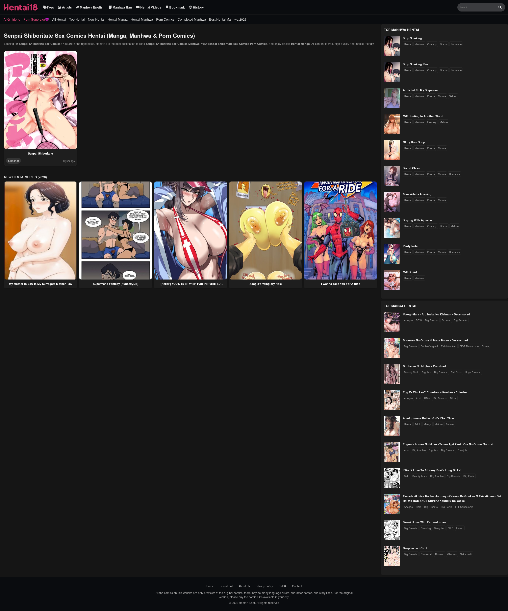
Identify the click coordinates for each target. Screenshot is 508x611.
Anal (418, 398)
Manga (427, 424)
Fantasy (432, 122)
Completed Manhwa (192, 19)
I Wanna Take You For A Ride (340, 284)
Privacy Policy (264, 586)
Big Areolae (431, 320)
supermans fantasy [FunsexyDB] (115, 284)
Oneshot (13, 161)
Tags (50, 7)
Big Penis (468, 476)
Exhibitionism (448, 346)
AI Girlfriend (12, 19)
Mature (442, 96)
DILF (450, 528)
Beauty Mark (411, 372)
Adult (417, 424)
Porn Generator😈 (36, 19)
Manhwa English (92, 7)
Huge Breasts (473, 372)
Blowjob (462, 450)
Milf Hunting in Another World (423, 116)
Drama (443, 44)
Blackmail (426, 554)
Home (210, 586)
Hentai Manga (118, 19)
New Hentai (96, 19)
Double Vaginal (429, 346)
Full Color (456, 372)
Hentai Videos (150, 7)
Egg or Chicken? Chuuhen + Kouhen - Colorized (436, 392)
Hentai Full (226, 586)
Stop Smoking (412, 38)
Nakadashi (466, 554)
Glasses (452, 554)
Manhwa (419, 44)
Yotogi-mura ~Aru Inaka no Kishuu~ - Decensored (436, 314)
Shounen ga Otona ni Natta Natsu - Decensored (435, 340)
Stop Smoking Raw (415, 64)
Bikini (453, 398)
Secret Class (411, 168)
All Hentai (59, 19)
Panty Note (410, 246)
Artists (66, 7)
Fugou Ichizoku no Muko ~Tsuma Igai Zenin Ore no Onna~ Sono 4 (448, 444)
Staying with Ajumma (417, 220)
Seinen (453, 96)
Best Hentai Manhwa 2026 (227, 19)
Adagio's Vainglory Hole (265, 284)
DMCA (282, 586)
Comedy (432, 44)
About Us (244, 586)
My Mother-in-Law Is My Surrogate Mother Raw (40, 284)
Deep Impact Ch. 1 (415, 548)
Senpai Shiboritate (40, 153)
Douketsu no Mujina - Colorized (424, 366)
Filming (486, 346)
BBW (419, 320)
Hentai (407, 44)
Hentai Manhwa (142, 19)
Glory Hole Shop (414, 142)
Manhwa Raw (122, 7)
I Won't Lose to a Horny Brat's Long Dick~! (432, 470)
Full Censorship (464, 507)
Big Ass (446, 320)
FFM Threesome (469, 346)
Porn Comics (165, 19)
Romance (456, 44)
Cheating (426, 528)
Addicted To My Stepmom (420, 90)
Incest (459, 528)
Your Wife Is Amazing (417, 194)
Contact (297, 586)
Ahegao (408, 320)
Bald (406, 476)
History (198, 7)
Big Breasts (460, 320)
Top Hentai (77, 19)
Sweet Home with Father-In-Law (424, 522)
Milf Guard (410, 272)
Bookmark (176, 7)
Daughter (439, 528)
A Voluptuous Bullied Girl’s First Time (428, 418)
